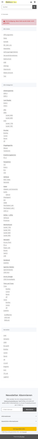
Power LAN (7, 248)
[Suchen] (34, 7)
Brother (6, 133)
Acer (5, 370)
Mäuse (6, 148)
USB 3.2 (6, 211)
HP (4, 141)
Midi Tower (7, 179)
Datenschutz (7, 59)
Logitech (6, 377)
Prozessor (7, 220)
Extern (5, 103)
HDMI (5, 203)
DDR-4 (5, 93)
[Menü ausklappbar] (2, 1)
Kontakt (6, 41)
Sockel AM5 (9, 118)
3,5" (5, 164)
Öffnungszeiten (8, 35)
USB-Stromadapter (9, 279)
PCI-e (5, 157)
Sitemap (6, 66)
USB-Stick (6, 272)
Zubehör (6, 263)
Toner (5, 300)
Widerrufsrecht (8, 73)
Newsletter (7, 48)
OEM (5, 342)
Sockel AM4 (9, 115)
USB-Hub (7, 317)
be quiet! (6, 346)
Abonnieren (29, 409)
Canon (5, 136)
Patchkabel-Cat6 (8, 205)
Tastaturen (7, 151)
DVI (5, 200)
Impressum (7, 69)
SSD (5, 173)
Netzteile (6, 182)
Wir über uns (8, 45)
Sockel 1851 (9, 126)
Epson (5, 138)
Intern (5, 106)
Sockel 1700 (9, 123)
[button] (31, 2)
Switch (6, 253)
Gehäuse (6, 218)
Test (5, 76)
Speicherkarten (8, 270)
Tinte (5, 286)
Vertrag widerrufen (19, 429)
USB (5, 256)
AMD (5, 112)
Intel (5, 121)
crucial (6, 363)
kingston (6, 366)
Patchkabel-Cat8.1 (9, 208)
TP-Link (6, 373)
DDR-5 (5, 96)
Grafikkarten (8, 315)
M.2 (5, 170)
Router (6, 250)
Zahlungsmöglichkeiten (11, 52)
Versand (24, 432)
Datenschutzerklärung (11, 401)
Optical (8, 194)
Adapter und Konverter (11, 189)
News (5, 38)
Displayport (7, 197)
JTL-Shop (22, 436)
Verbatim (6, 339)
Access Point (7, 242)
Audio (5, 192)
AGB (5, 62)
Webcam (7, 320)
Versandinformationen (10, 55)
